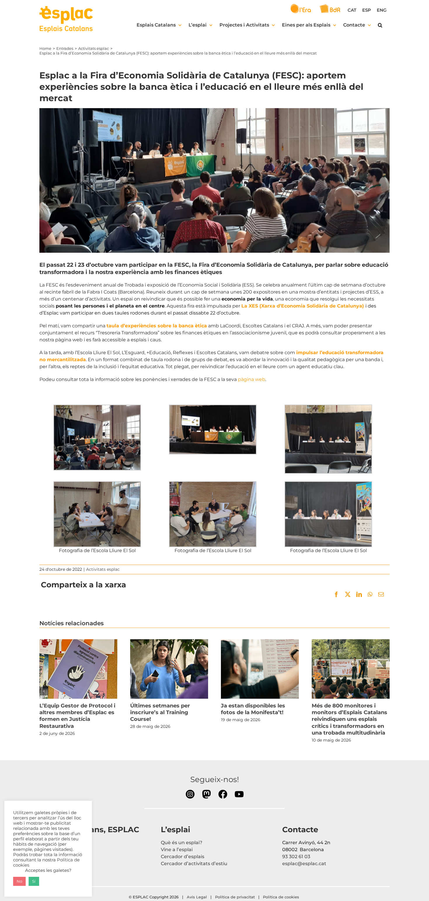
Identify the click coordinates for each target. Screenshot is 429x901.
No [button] (19, 881)
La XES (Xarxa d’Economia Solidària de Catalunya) (302, 306)
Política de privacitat (235, 897)
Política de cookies (281, 897)
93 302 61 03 (296, 856)
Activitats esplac (103, 569)
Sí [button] (34, 881)
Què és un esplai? (181, 842)
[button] (380, 25)
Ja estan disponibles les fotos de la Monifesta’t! (259, 669)
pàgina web (251, 379)
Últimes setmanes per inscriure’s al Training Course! (169, 669)
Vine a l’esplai (177, 849)
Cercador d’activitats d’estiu (194, 863)
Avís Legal (197, 897)
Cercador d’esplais (182, 856)
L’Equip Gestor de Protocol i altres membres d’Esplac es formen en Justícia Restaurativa (78, 669)
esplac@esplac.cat (304, 863)
